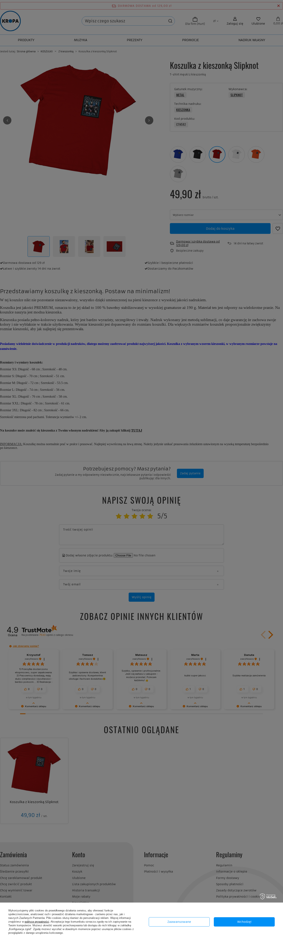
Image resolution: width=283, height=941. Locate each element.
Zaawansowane (179, 922)
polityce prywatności (37, 921)
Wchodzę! (244, 922)
